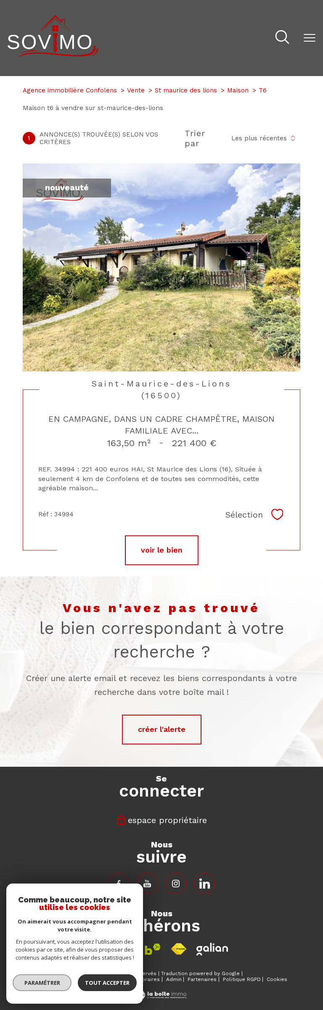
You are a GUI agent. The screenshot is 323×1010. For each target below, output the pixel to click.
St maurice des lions (186, 90)
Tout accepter (107, 982)
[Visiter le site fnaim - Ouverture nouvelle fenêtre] (178, 949)
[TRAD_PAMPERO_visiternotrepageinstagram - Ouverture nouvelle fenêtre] (175, 883)
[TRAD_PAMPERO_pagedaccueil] (53, 54)
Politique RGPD (242, 979)
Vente (136, 90)
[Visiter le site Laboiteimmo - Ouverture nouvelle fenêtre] (161, 996)
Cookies (277, 979)
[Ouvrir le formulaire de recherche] (282, 38)
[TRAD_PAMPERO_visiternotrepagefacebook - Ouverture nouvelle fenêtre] (147, 883)
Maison (238, 90)
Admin (174, 979)
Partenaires (202, 979)
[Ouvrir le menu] (309, 37)
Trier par (195, 138)
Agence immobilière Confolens (70, 90)
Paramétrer (42, 982)
